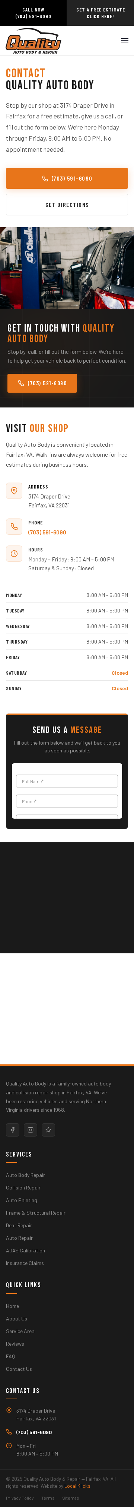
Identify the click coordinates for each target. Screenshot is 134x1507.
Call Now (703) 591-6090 (33, 12)
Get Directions (67, 204)
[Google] (48, 1130)
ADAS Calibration (25, 1250)
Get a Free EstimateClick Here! (100, 12)
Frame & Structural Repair (36, 1212)
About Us (16, 1318)
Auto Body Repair (25, 1175)
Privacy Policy (20, 1497)
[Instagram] (30, 1130)
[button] (124, 41)
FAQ (10, 1356)
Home (12, 1306)
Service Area (20, 1331)
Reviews (15, 1343)
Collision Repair (23, 1187)
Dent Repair (19, 1225)
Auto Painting (21, 1200)
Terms (48, 1497)
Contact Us (19, 1369)
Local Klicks (77, 1486)
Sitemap (70, 1497)
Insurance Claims (25, 1263)
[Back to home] (33, 41)
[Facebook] (12, 1130)
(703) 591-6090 (72, 178)
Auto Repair (19, 1238)
